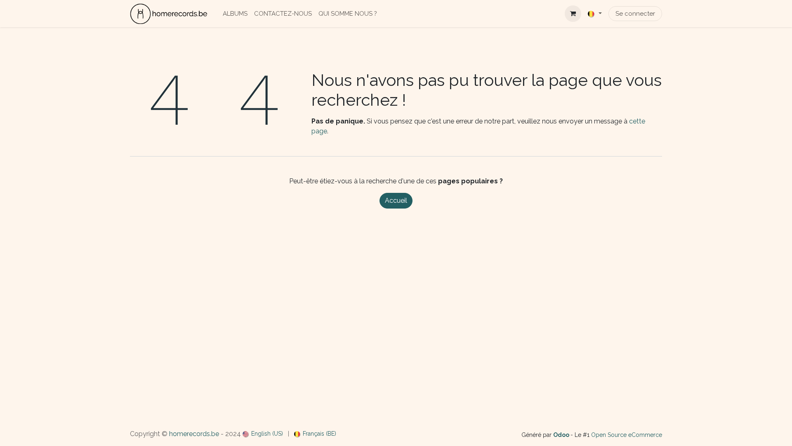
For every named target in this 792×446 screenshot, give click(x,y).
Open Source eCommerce (626, 435)
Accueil (396, 200)
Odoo (561, 435)
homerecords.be (194, 434)
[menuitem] (235, 14)
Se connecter (635, 13)
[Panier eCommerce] (573, 13)
